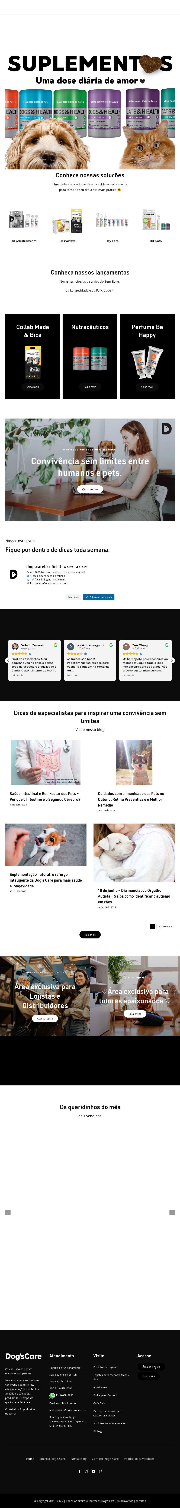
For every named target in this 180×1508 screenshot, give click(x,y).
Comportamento (158, 859)
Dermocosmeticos (112, 771)
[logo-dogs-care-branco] (24, 1354)
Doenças (108, 863)
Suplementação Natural (42, 771)
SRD (162, 863)
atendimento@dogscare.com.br (67, 1410)
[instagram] (86, 1471)
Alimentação (46, 853)
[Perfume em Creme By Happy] (90, 1211)
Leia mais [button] (17, 675)
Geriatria (146, 863)
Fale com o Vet (122, 863)
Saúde (59, 771)
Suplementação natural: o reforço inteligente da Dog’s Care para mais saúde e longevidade (46, 880)
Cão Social (142, 859)
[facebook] (79, 1471)
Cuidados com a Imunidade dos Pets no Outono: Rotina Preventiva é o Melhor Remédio (131, 799)
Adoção (105, 859)
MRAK (142, 1501)
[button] (172, 660)
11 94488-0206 (64, 1395)
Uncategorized (158, 771)
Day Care (90, 1215)
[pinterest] (100, 1471)
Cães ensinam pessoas (123, 859)
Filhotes (135, 863)
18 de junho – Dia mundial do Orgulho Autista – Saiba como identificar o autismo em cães (134, 896)
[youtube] (93, 1471)
